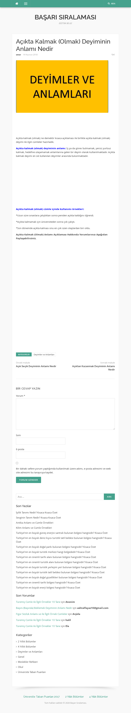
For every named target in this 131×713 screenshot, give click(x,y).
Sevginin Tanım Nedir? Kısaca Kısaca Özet (38, 517)
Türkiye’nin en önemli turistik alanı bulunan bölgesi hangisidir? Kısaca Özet (57, 562)
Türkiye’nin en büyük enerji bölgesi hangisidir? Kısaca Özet (48, 587)
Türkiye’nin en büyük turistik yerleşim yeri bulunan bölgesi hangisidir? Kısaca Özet (61, 567)
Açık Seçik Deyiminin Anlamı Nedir (36, 366)
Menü (24, 3)
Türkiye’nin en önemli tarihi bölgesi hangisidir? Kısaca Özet (48, 582)
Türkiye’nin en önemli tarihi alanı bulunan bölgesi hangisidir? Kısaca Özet (56, 557)
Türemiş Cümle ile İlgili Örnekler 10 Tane (38, 601)
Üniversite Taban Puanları (32, 672)
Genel (21, 656)
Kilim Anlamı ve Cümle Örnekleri (34, 527)
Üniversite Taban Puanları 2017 (41, 696)
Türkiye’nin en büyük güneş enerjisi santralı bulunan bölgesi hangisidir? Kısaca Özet (62, 532)
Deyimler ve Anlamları (44, 354)
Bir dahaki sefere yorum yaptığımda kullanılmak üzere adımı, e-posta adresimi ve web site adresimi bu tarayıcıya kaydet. (63, 470)
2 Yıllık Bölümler (27, 641)
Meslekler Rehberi (28, 661)
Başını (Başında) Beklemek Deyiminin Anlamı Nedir (44, 607)
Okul (20, 666)
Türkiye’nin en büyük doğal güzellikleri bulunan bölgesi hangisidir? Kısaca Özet (59, 577)
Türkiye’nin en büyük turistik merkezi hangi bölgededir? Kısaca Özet (53, 551)
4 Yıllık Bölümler (27, 646)
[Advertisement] (65, 126)
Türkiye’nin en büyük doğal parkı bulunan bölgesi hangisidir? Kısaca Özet (56, 546)
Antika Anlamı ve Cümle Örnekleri (34, 522)
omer (18, 54)
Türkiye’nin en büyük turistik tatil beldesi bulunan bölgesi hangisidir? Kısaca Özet (60, 572)
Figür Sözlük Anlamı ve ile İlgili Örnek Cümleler (41, 614)
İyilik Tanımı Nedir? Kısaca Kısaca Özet (36, 512)
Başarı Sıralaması (65, 17)
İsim (18, 435)
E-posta (20, 449)
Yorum (20, 395)
